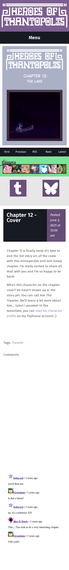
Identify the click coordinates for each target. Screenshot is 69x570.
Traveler (18, 343)
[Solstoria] (25, 169)
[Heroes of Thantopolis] (34, 15)
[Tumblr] (18, 188)
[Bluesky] (51, 188)
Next (48, 151)
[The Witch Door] (34, 169)
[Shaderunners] (61, 169)
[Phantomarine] (43, 169)
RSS (34, 151)
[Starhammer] (7, 169)
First (7, 151)
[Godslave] (52, 169)
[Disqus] (34, 415)
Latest (62, 151)
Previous (20, 151)
